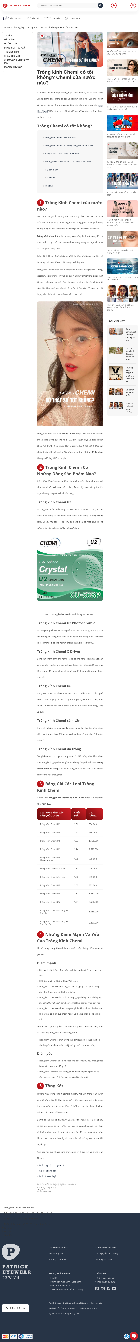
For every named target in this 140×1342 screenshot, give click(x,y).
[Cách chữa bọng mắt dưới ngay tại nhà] (122, 238)
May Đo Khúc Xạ (13, 66)
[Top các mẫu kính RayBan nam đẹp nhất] (116, 350)
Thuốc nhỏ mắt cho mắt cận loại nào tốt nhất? (121, 52)
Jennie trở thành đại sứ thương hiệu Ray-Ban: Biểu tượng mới (120, 222)
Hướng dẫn (10, 43)
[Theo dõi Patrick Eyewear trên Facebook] (109, 1289)
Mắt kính (9, 39)
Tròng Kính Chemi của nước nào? (60, 137)
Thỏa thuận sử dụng (106, 1281)
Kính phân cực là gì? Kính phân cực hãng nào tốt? (122, 278)
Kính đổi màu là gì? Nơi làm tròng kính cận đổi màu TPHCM (120, 307)
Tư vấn (8, 35)
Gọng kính (56, 18)
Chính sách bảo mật (106, 1278)
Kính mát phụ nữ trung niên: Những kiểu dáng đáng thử (121, 80)
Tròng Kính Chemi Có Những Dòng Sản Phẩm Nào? (69, 145)
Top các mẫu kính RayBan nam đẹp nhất (130, 354)
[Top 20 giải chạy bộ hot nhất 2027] (122, 180)
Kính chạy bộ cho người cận (52, 1165)
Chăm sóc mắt (12, 56)
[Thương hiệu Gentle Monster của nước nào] (116, 373)
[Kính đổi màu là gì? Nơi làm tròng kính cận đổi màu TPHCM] (122, 293)
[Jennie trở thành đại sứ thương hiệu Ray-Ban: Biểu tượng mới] (122, 208)
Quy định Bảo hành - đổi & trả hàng (66, 1289)
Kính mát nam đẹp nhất (130, 392)
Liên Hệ (53, 1278)
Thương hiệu (11, 51)
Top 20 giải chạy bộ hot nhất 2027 (121, 193)
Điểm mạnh (52, 169)
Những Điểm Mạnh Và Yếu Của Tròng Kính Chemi (68, 161)
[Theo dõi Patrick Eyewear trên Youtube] (98, 1289)
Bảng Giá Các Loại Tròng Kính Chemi (62, 153)
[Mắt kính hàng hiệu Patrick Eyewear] (17, 5)
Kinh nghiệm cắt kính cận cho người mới (131, 334)
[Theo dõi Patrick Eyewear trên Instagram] (104, 1289)
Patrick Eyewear (55, 1303)
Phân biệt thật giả (14, 47)
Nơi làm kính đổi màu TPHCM (129, 407)
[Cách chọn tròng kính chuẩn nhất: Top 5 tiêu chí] (122, 95)
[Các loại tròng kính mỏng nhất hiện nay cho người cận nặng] (122, 150)
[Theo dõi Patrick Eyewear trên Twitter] (114, 1289)
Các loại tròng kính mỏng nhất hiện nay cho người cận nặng (122, 164)
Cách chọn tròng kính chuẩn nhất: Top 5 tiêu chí (122, 108)
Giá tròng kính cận (47, 1170)
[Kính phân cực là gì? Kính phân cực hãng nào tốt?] (122, 266)
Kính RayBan (15, 18)
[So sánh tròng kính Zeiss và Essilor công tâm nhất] (122, 122)
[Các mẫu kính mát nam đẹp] (116, 391)
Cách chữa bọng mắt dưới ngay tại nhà (120, 251)
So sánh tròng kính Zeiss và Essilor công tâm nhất (121, 135)
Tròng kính (74, 18)
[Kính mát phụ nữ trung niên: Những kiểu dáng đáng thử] (122, 67)
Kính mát (36, 18)
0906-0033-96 (17, 1308)
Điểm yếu (51, 177)
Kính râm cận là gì (47, 1176)
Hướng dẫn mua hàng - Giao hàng (65, 1281)
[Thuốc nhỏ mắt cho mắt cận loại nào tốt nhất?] (122, 39)
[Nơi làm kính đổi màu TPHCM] (116, 405)
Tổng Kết (49, 185)
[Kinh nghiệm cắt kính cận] (116, 331)
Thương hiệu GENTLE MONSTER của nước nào (130, 374)
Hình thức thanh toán (60, 1285)
